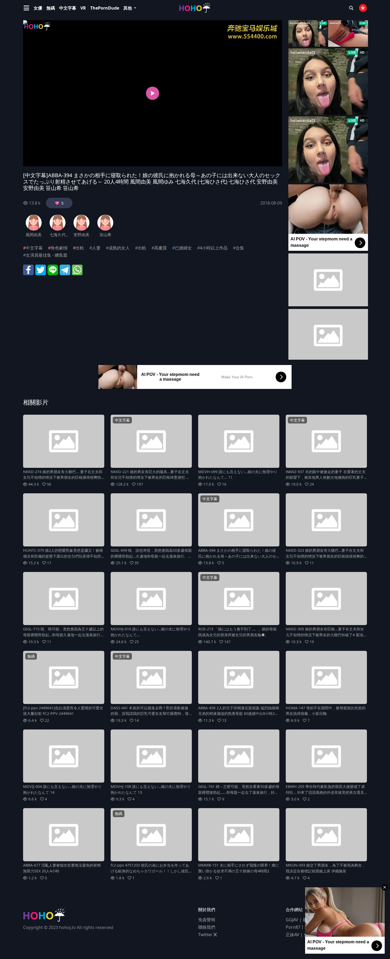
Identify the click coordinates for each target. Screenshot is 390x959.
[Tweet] (40, 269)
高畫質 (160, 248)
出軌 (80, 248)
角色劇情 (59, 248)
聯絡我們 (206, 927)
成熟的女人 (119, 248)
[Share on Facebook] (28, 269)
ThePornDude (104, 8)
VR (83, 8)
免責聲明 (206, 920)
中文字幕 (67, 8)
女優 (38, 8)
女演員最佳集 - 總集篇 (46, 255)
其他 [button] (128, 8)
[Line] (52, 269)
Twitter (206, 934)
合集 (240, 248)
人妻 (96, 248)
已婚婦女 (183, 248)
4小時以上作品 (214, 248)
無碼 (50, 8)
